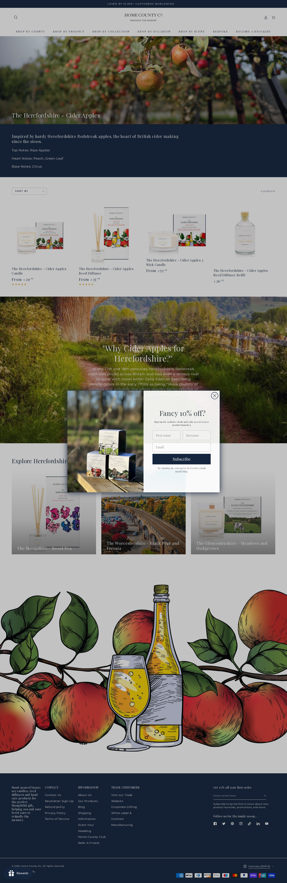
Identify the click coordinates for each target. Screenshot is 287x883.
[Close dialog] (214, 395)
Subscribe (182, 459)
